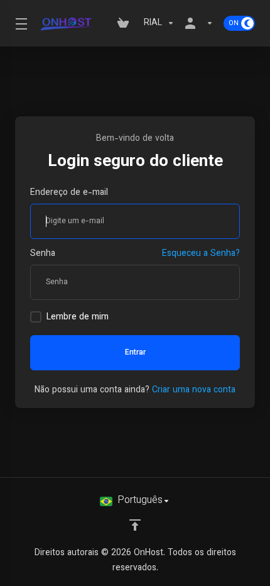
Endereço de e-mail (69, 193)
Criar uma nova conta (193, 390)
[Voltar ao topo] (135, 525)
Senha (42, 254)
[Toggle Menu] (20, 23)
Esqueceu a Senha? (201, 254)
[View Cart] (125, 23)
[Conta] (199, 23)
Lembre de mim (77, 317)
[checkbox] (35, 317)
